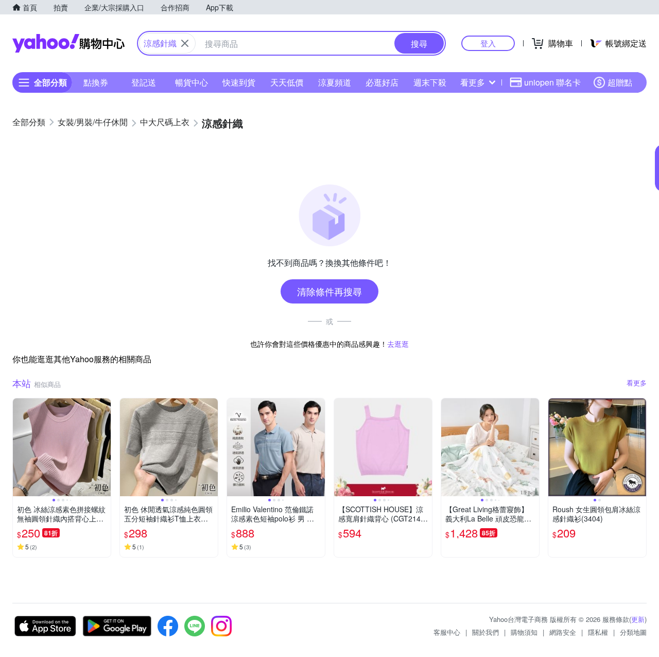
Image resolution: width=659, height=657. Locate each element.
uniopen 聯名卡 (552, 82)
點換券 (95, 82)
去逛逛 (398, 344)
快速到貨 (238, 82)
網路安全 (562, 632)
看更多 (472, 82)
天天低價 (286, 82)
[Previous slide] (19, 447)
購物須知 (524, 632)
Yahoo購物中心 (68, 43)
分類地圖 (633, 632)
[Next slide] (104, 447)
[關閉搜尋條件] (185, 43)
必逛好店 (382, 82)
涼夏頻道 (334, 82)
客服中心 (446, 632)
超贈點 (620, 82)
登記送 (143, 82)
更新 (638, 619)
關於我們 (485, 632)
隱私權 (598, 632)
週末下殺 (429, 82)
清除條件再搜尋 (329, 291)
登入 (488, 43)
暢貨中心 (191, 82)
